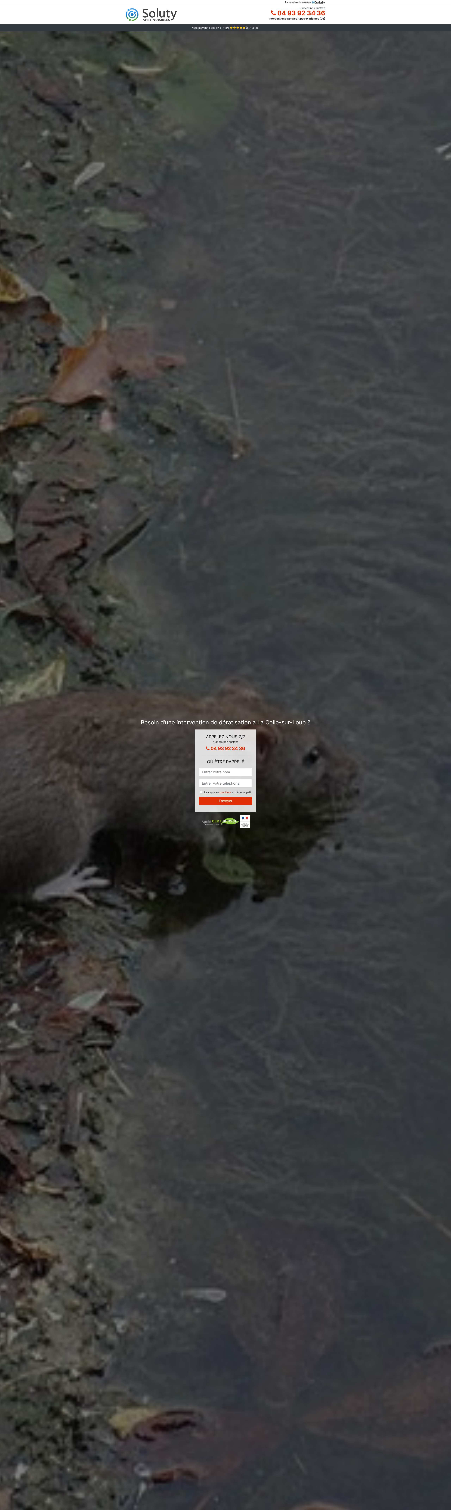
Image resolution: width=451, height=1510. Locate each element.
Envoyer (225, 801)
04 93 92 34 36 (300, 13)
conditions (225, 792)
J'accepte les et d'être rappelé (227, 792)
